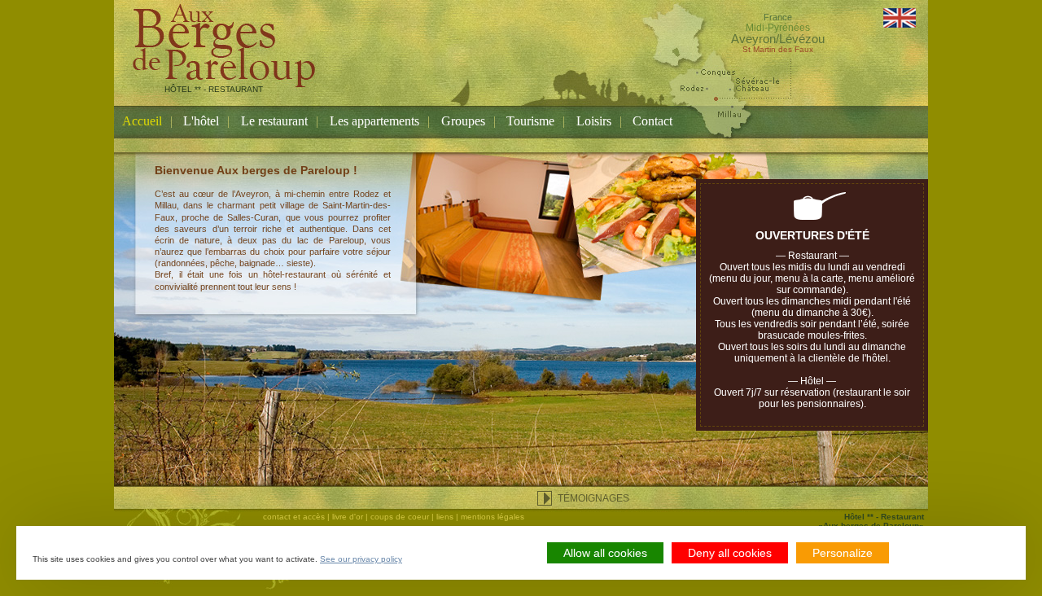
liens (444, 516)
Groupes (463, 121)
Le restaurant (274, 121)
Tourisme (530, 121)
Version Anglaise (899, 18)
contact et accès (294, 516)
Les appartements (374, 121)
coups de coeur (399, 516)
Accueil (142, 121)
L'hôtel (201, 121)
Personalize (842, 552)
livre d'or (347, 516)
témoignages (593, 498)
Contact (652, 121)
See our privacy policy (361, 558)
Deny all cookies (730, 552)
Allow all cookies (605, 552)
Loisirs (593, 121)
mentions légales (492, 516)
